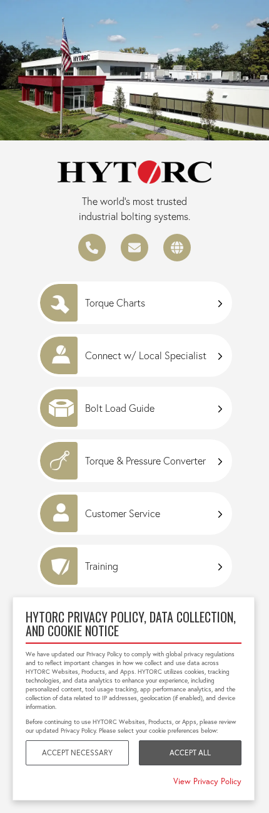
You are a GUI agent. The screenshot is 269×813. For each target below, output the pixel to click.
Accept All (190, 752)
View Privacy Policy (207, 781)
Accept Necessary (77, 752)
